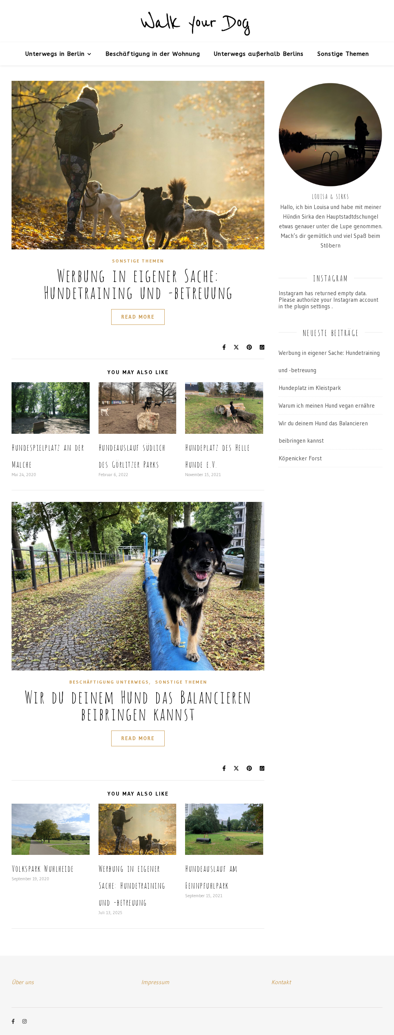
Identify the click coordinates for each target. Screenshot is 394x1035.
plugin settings (313, 306)
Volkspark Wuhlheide (43, 868)
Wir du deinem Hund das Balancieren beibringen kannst (138, 704)
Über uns (23, 982)
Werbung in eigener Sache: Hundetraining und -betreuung (138, 282)
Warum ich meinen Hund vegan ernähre (327, 405)
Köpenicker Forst (300, 458)
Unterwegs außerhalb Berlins (259, 53)
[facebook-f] (14, 1021)
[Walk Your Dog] (197, 21)
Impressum (155, 982)
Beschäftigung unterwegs (109, 682)
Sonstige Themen (343, 53)
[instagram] (24, 1021)
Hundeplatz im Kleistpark (310, 387)
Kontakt (281, 982)
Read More (138, 317)
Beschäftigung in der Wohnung (152, 53)
